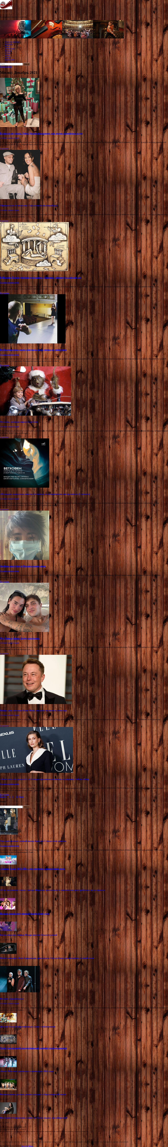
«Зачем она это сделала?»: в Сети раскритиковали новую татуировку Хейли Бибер (44, 779)
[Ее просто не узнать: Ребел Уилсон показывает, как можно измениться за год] (84, 103)
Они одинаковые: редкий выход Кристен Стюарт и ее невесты (33, 841)
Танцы (8, 53)
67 (17, 797)
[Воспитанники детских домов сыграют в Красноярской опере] (8, 1089)
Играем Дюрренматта (11, 998)
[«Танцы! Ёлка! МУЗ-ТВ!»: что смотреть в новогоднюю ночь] (8, 864)
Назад (2, 797)
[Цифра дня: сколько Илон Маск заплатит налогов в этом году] (84, 680)
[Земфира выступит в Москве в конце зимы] (84, 535)
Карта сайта (10, 60)
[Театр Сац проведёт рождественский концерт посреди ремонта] (8, 1043)
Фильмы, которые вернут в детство (19, 422)
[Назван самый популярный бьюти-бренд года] (7, 909)
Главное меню (6, 66)
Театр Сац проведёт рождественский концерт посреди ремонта (33, 1048)
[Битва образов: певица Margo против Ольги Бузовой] (8, 930)
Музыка (8, 51)
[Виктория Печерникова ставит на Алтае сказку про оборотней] (8, 1113)
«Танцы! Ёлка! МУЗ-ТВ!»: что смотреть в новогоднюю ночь (32, 868)
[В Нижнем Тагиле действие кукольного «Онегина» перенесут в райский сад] (84, 247)
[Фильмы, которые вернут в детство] (84, 391)
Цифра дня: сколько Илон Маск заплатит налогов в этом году (33, 710)
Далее (21, 797)
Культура (8, 44)
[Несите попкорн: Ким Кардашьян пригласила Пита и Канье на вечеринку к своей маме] (8, 953)
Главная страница (12, 42)
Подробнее (4, 149)
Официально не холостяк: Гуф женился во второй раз (29, 205)
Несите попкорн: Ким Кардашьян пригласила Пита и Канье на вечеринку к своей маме (47, 958)
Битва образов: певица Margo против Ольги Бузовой (28, 935)
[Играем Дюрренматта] (20, 992)
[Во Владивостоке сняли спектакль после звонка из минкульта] (84, 319)
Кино (7, 46)
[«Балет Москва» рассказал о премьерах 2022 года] (8, 1066)
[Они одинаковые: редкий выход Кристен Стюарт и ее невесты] (9, 834)
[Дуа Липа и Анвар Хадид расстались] (84, 607)
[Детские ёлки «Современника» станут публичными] (8, 1022)
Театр (7, 55)
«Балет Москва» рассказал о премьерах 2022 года (26, 1071)
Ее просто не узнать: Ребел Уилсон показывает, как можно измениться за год (41, 133)
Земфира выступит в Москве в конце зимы (23, 566)
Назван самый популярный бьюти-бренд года (24, 913)
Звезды (8, 57)
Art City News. (6, 13)
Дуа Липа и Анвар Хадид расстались (20, 638)
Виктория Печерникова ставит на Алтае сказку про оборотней (33, 1117)
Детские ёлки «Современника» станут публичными (27, 1026)
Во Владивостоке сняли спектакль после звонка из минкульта (33, 349)
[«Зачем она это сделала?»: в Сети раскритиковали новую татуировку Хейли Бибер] (84, 750)
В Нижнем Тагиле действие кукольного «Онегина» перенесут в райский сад (40, 277)
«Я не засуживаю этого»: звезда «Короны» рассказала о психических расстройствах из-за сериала (52, 890)
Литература (10, 49)
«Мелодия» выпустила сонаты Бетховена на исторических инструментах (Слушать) (45, 494)
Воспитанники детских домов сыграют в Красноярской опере (33, 1094)
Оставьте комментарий (9, 138)
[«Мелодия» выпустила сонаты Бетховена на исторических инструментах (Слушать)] (84, 463)
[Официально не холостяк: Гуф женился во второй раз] (84, 175)
